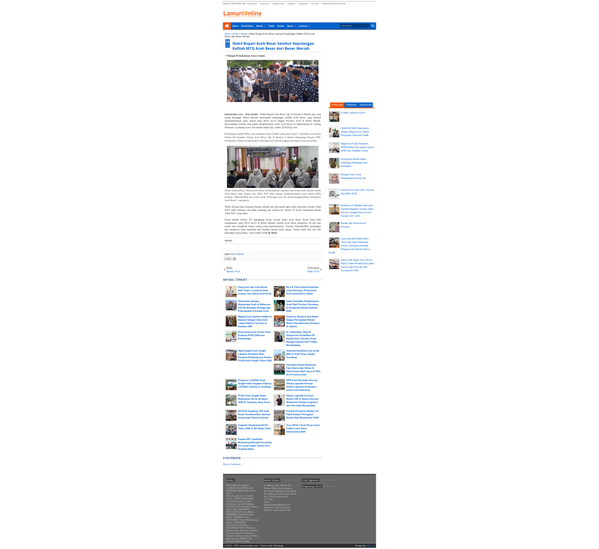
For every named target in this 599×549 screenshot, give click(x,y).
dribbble (370, 3)
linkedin (366, 3)
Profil (271, 26)
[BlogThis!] (228, 258)
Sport (290, 26)
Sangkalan (291, 4)
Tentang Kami (252, 4)
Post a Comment (231, 464)
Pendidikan (247, 26)
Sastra (280, 26)
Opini (235, 26)
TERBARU (351, 105)
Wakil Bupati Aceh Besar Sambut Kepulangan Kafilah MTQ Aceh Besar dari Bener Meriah (273, 46)
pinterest (374, 3)
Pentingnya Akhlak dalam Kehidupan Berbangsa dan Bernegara (354, 162)
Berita (259, 26)
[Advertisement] (351, 52)
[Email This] (225, 258)
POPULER (337, 105)
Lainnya (303, 26)
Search (372, 26)
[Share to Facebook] (234, 258)
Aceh (233, 254)
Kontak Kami (264, 4)
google (358, 3)
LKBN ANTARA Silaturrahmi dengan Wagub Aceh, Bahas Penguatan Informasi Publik (355, 131)
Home (227, 25)
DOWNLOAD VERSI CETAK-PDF (334, 4)
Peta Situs (315, 4)
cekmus (370, 545)
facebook (354, 3)
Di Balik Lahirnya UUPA (353, 112)
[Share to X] (231, 258)
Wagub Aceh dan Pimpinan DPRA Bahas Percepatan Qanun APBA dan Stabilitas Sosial (357, 147)
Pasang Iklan (303, 4)
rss (362, 3)
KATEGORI (366, 105)
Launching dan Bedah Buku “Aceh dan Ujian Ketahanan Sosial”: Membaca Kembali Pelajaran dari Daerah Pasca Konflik (349, 245)
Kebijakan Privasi (278, 4)
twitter (350, 3)
